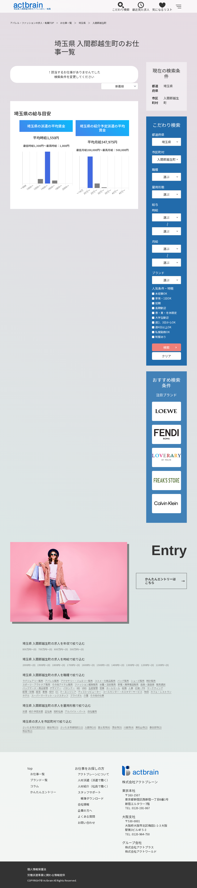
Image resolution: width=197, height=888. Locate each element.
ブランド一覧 (39, 780)
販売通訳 (160, 684)
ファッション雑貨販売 (86, 684)
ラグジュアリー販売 (33, 680)
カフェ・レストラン (161, 691)
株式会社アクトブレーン (140, 781)
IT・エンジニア (68, 691)
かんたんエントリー (43, 792)
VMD (84, 688)
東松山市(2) (141, 727)
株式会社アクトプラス (139, 847)
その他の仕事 (97, 695)
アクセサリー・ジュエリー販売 (77, 680)
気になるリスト (162, 9)
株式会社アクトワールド (141, 851)
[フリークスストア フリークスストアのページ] (166, 480)
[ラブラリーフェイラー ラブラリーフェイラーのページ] (166, 457)
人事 (131, 688)
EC (57, 691)
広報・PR (140, 688)
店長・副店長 (147, 684)
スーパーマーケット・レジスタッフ (49, 695)
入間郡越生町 (99, 22)
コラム (34, 786)
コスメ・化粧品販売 (105, 680)
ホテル (26, 695)
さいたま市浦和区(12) (71, 727)
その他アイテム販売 (62, 684)
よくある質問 (86, 816)
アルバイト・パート (75, 711)
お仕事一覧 (66, 22)
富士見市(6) (104, 727)
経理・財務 (28, 691)
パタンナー (69, 688)
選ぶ (166, 177)
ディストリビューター (89, 691)
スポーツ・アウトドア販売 (36, 684)
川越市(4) (129, 727)
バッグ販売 (123, 680)
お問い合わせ (86, 823)
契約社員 (58, 711)
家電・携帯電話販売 (128, 684)
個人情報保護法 (36, 869)
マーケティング (155, 688)
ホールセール (113, 688)
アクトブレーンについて (93, 774)
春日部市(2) (155, 727)
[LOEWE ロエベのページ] (166, 411)
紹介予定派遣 (36, 711)
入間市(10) (90, 727)
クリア (166, 356)
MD (78, 688)
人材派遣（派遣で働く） (93, 780)
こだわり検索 (120, 9)
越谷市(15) (52, 727)
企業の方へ (85, 810)
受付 (51, 691)
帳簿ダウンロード (92, 798)
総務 (124, 688)
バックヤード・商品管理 (35, 688)
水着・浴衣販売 (108, 684)
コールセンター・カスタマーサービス (122, 691)
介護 (86, 695)
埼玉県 (82, 22)
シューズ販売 (137, 680)
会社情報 (83, 804)
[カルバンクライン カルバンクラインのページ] (166, 503)
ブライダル (76, 695)
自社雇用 (92, 711)
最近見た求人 (140, 9)
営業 (102, 688)
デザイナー (55, 688)
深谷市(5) (117, 727)
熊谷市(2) (27, 731)
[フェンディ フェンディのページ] (166, 434)
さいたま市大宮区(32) (34, 727)
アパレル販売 (52, 680)
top (30, 768)
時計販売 (151, 680)
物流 (146, 691)
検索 (166, 347)
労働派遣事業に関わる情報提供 (46, 875)
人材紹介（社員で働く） (93, 786)
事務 (45, 691)
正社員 (48, 711)
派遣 (25, 711)
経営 (38, 691)
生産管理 (93, 688)
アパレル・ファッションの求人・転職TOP (32, 22)
